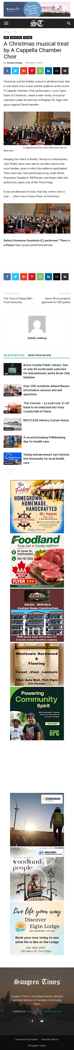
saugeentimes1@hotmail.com (44, 1011)
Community (16, 37)
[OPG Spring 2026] (37, 739)
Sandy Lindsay (14, 62)
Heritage (27, 37)
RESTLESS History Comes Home (46, 420)
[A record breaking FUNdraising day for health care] (13, 441)
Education (9, 463)
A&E (15, 31)
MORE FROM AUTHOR (39, 355)
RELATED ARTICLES (14, 355)
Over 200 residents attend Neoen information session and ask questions (46, 390)
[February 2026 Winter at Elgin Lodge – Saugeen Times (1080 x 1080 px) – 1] (37, 954)
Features (9, 395)
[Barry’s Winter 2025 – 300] (37, 641)
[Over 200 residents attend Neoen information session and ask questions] (13, 390)
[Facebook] (32, 1021)
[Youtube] (41, 1021)
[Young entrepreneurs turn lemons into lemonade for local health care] (13, 459)
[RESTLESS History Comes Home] (13, 424)
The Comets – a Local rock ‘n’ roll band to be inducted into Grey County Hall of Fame (46, 407)
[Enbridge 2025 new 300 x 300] (37, 845)
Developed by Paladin (26, 1039)
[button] (69, 23)
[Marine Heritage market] (37, 532)
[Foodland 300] (37, 586)
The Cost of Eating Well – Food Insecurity (19, 300)
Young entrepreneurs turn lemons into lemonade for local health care (46, 458)
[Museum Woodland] (37, 899)
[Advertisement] (37, 767)
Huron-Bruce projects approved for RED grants (55, 300)
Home (7, 31)
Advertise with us (50, 1039)
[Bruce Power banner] (37, 9)
